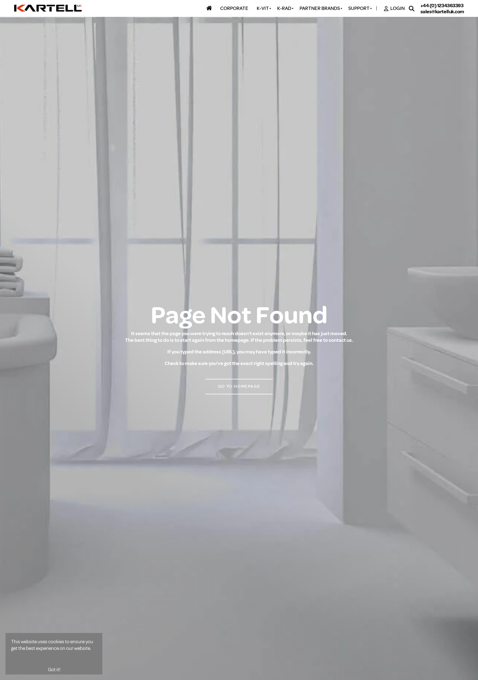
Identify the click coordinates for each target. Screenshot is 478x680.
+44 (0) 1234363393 (442, 5)
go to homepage (239, 386)
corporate (234, 9)
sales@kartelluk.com (442, 12)
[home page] (48, 8)
